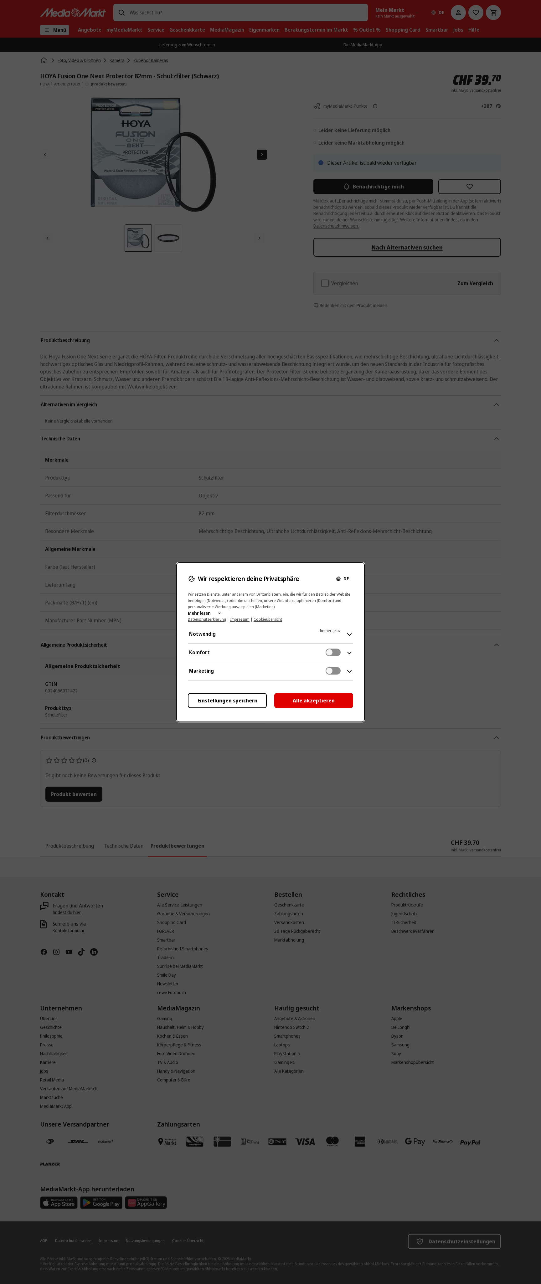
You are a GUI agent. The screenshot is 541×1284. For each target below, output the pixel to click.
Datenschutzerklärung (207, 619)
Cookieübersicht (268, 619)
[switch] (333, 652)
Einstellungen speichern (227, 700)
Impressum (240, 619)
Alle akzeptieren (314, 700)
